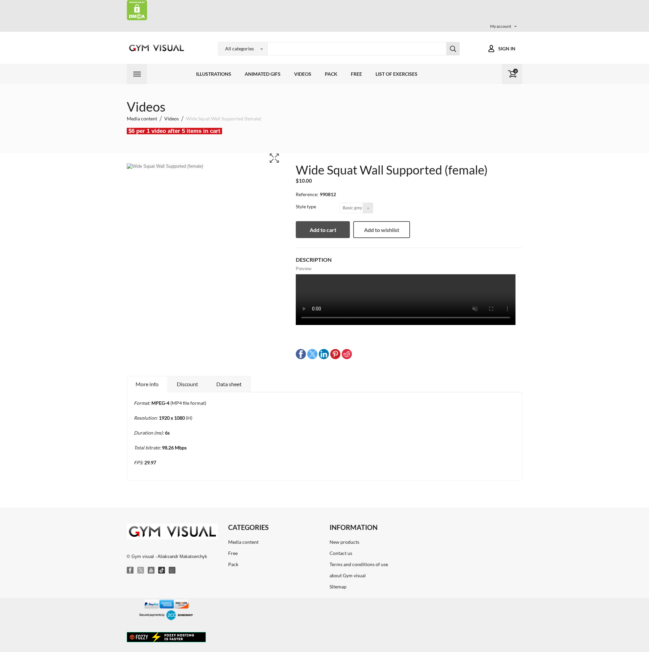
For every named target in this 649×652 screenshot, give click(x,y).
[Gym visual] (155, 48)
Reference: (307, 194)
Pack (331, 74)
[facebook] (301, 353)
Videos (302, 74)
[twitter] (312, 353)
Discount (187, 384)
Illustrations (213, 74)
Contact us (341, 553)
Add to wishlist (381, 230)
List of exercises (396, 74)
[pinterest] (335, 353)
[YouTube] (151, 570)
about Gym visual (348, 575)
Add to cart (323, 230)
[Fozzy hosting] (166, 637)
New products (344, 542)
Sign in (506, 48)
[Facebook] (130, 570)
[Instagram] (172, 570)
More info (147, 384)
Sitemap (338, 586)
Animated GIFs (263, 74)
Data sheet (229, 384)
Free (356, 74)
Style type (306, 206)
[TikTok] (162, 570)
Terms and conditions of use (359, 564)
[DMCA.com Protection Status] (137, 9)
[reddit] (347, 353)
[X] (141, 570)
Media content (243, 542)
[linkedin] (324, 353)
